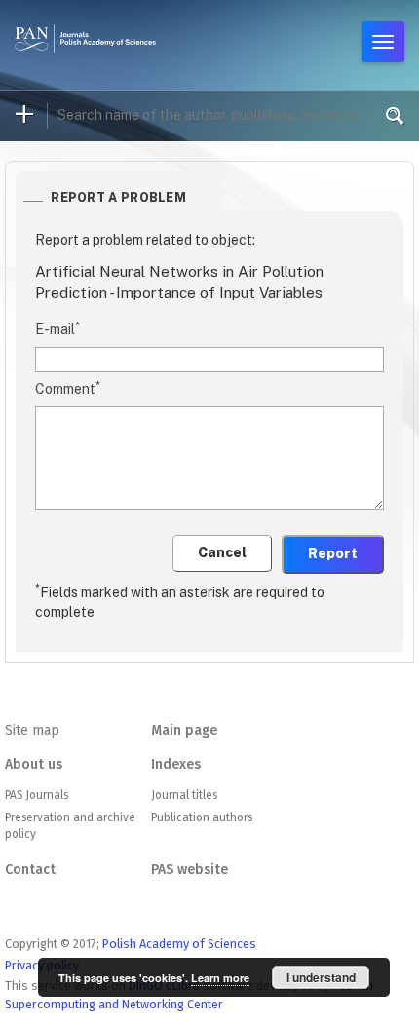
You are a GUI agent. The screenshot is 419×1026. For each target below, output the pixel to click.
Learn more (220, 977)
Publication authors (201, 817)
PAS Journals (36, 795)
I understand (321, 977)
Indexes (176, 764)
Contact (30, 869)
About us (33, 764)
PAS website (189, 869)
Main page (184, 730)
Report (333, 553)
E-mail (57, 328)
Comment (67, 388)
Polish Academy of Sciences (179, 943)
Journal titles (184, 795)
